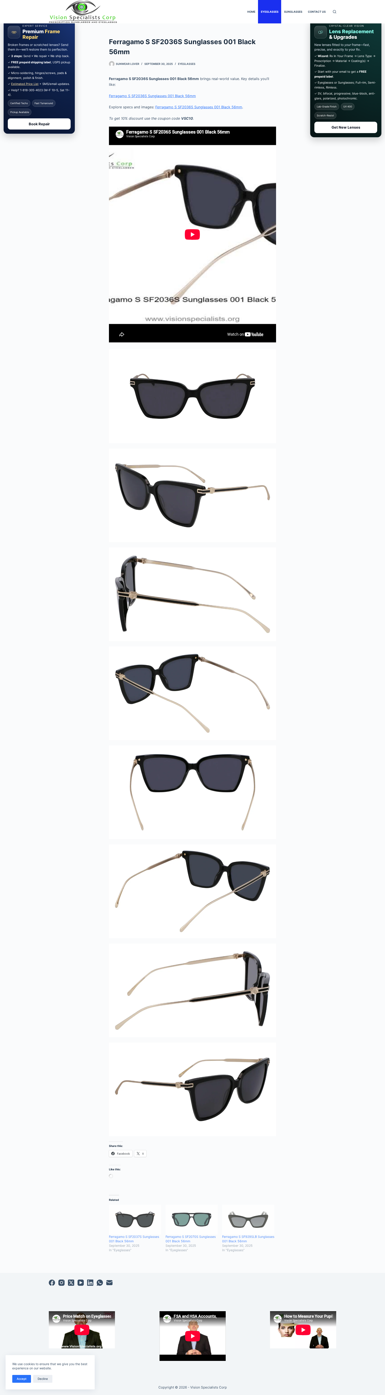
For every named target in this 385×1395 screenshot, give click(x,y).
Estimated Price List (25, 84)
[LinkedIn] (90, 1283)
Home (251, 11)
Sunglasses (293, 11)
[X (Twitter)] (71, 1283)
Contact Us (317, 11)
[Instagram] (61, 1283)
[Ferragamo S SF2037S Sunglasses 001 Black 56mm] (135, 1220)
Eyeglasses (270, 11)
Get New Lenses (346, 127)
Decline (43, 1379)
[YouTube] (81, 1283)
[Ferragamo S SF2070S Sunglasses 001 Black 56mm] (192, 1220)
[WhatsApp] (100, 1283)
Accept (22, 1379)
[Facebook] (52, 1283)
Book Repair (39, 124)
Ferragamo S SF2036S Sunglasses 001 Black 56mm (152, 96)
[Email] (109, 1283)
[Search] (334, 11)
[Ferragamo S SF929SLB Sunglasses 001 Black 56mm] (248, 1220)
